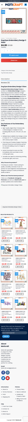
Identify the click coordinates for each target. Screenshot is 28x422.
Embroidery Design (11, 38)
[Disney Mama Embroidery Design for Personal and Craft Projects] (7, 276)
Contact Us (6, 409)
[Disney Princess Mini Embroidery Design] (21, 303)
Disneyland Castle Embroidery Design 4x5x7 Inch (20, 287)
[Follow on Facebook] (3, 373)
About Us (5, 389)
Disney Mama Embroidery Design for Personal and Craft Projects (7, 287)
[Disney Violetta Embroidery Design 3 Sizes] (7, 303)
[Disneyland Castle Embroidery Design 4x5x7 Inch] (21, 276)
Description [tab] (5, 79)
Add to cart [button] (6, 240)
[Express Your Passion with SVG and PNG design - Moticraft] (14, 4)
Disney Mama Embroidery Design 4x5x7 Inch (20, 261)
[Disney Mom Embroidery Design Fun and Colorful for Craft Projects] (7, 223)
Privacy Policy (20, 389)
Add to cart (15, 55)
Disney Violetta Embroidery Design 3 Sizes (6, 314)
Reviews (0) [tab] (5, 83)
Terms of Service (7, 392)
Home (2, 38)
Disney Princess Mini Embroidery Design (20, 313)
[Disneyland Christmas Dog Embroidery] (21, 223)
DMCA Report (6, 414)
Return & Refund (21, 392)
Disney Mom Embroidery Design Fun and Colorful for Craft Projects (7, 234)
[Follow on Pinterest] (8, 378)
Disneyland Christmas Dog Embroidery (21, 233)
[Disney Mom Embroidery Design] (7, 250)
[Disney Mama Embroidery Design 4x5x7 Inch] (21, 250)
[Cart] (25, 5)
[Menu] (2, 4)
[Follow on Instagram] (8, 373)
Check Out (14, 60)
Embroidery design (7, 72)
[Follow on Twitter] (3, 378)
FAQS (4, 394)
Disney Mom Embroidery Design (6, 260)
